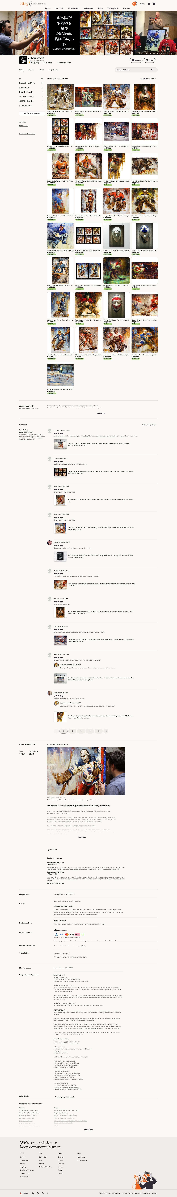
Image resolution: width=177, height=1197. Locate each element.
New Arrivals (59, 8)
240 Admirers (23, 126)
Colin (55, 692)
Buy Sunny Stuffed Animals (28, 1115)
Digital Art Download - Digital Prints (65, 1115)
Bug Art (56, 1125)
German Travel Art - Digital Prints (64, 1118)
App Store (27, 1184)
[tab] (32, 78)
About (41, 70)
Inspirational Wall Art (60, 1113)
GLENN (56, 430)
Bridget (56, 542)
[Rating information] (29, 63)
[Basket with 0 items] (154, 3)
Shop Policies (53, 70)
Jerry (61, 664)
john (55, 458)
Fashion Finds (88, 8)
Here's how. (100, 924)
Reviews (31, 70)
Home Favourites (73, 8)
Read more (101, 413)
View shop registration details (64, 1097)
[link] (56, 731)
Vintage (100, 8)
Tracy (55, 626)
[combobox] (80, 3)
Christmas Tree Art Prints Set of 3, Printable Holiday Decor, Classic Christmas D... (70, 1122)
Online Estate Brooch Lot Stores (29, 1113)
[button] (136, 60)
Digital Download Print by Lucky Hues (66, 1110)
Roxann (56, 654)
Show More (88, 1130)
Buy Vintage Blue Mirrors (27, 1123)
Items (21, 70)
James (56, 486)
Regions (154, 1193)
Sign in (142, 4)
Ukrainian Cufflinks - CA (26, 1118)
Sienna (56, 570)
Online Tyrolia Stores (25, 1121)
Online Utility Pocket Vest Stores (29, 1126)
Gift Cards (126, 8)
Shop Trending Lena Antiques (28, 1110)
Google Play (42, 1184)
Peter (55, 598)
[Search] (134, 3)
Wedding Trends (113, 8)
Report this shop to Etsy (27, 134)
